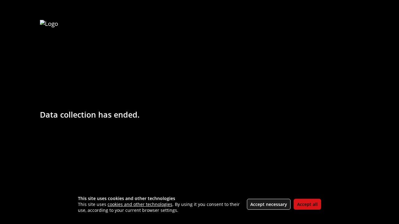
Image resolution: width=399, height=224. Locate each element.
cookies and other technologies (140, 204)
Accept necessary (268, 204)
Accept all (307, 204)
